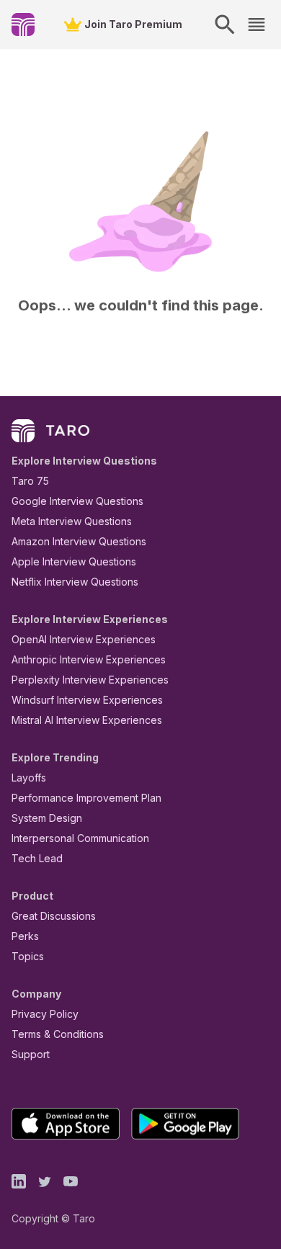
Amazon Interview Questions (79, 541)
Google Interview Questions (77, 501)
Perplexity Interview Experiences (90, 679)
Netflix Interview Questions (75, 582)
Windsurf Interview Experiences (87, 700)
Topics (28, 956)
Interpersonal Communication (80, 838)
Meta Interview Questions (72, 521)
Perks (25, 936)
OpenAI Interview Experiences (84, 639)
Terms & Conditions (58, 1034)
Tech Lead (37, 858)
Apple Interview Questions (74, 561)
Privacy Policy (45, 1014)
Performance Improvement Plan (86, 798)
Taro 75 (30, 481)
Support (31, 1054)
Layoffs (29, 777)
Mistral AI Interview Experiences (87, 720)
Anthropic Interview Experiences (89, 659)
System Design (47, 818)
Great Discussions (54, 916)
